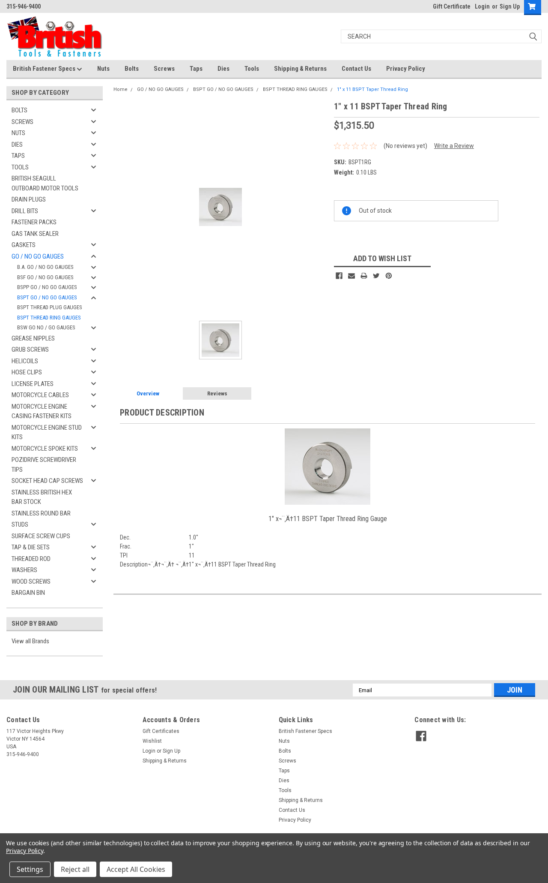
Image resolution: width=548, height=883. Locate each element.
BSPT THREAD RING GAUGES (49, 317)
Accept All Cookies (136, 869)
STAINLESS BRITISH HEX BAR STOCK (42, 497)
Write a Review (454, 145)
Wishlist (152, 741)
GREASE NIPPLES (33, 338)
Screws (164, 68)
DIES (17, 144)
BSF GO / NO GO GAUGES (45, 277)
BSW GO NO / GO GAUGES (46, 327)
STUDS (20, 524)
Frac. (125, 546)
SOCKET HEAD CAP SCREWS (47, 481)
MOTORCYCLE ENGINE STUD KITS (47, 432)
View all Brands (30, 641)
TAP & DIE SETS (31, 547)
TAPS (18, 156)
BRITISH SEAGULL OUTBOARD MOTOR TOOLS (45, 183)
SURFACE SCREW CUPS (41, 536)
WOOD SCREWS (31, 581)
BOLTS (19, 110)
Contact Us (356, 68)
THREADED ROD (31, 559)
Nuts (103, 68)
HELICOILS (25, 361)
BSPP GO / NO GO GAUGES (47, 287)
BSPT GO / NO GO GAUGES (47, 297)
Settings (30, 869)
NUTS (18, 133)
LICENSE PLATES (33, 384)
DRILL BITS (25, 211)
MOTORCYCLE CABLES (40, 395)
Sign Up (510, 6)
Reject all (75, 869)
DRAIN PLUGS (29, 199)
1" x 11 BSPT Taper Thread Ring (372, 89)
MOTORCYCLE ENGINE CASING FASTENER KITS (41, 411)
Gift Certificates (161, 731)
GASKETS (24, 245)
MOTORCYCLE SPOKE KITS (45, 448)
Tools (251, 68)
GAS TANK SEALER (35, 234)
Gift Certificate (452, 6)
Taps (196, 68)
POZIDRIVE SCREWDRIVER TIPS (44, 464)
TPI (124, 555)
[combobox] (441, 36)
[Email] (351, 275)
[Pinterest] (388, 275)
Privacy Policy (405, 68)
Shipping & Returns (300, 68)
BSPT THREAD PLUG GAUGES (49, 307)
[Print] (363, 275)
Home (120, 89)
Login (482, 6)
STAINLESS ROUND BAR (41, 513)
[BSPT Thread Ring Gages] (327, 466)
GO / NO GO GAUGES (38, 256)
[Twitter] (376, 275)
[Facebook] (339, 275)
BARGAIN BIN (28, 593)
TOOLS (20, 167)
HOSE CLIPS (27, 372)
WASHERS (24, 570)
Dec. (125, 537)
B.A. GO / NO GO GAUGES (45, 267)
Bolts (132, 68)
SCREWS (22, 122)
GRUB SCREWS (30, 349)
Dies (223, 68)
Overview (148, 393)
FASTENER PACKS (34, 222)
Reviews (217, 393)
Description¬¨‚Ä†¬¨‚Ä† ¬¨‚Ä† (154, 564)
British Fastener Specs (45, 68)
